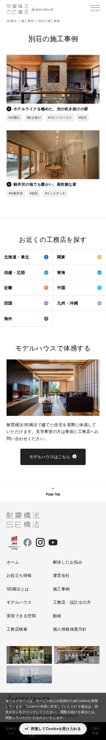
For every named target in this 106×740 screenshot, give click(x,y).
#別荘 (83, 117)
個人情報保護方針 (70, 629)
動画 (57, 615)
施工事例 (27, 21)
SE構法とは (18, 589)
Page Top (53, 494)
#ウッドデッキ (55, 193)
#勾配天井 (16, 193)
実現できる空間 (21, 615)
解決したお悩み (67, 562)
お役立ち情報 (19, 575)
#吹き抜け (34, 117)
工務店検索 (17, 629)
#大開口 (14, 117)
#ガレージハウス (60, 117)
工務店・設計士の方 (72, 602)
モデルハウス (19, 602)
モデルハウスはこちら (49, 456)
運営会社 (61, 575)
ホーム (13, 562)
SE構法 (12, 21)
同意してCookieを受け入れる (56, 729)
